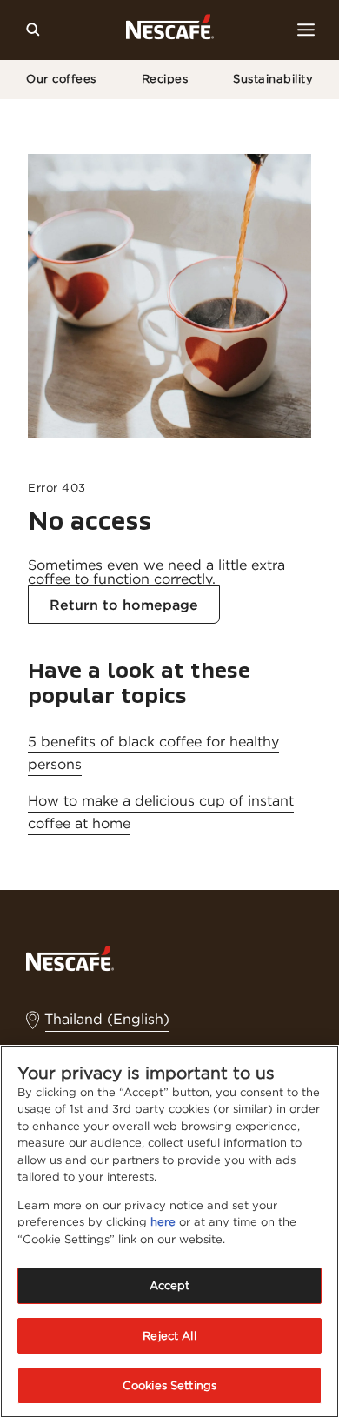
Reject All (169, 1335)
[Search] (33, 29)
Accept (170, 1285)
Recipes (165, 78)
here (163, 1221)
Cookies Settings (169, 1385)
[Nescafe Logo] (170, 30)
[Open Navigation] (306, 29)
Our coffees (61, 78)
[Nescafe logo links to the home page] (70, 957)
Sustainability (273, 78)
